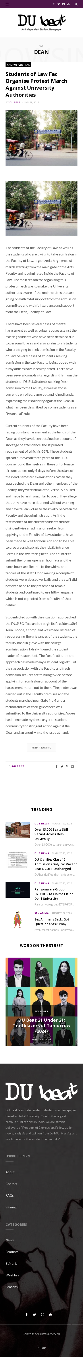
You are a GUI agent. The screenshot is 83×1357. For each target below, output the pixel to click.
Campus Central (18, 64)
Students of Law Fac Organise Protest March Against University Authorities (37, 84)
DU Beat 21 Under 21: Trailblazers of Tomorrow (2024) (41, 1025)
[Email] (72, 766)
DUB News (42, 823)
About (10, 1172)
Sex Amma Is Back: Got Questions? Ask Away (52, 921)
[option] (41, 1002)
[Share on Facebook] (56, 766)
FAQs (10, 1195)
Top (42, 1348)
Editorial (12, 1263)
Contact (11, 1184)
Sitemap (11, 1207)
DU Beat (15, 102)
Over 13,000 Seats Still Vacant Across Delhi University (51, 834)
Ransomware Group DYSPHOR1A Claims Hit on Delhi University (54, 894)
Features (41, 1011)
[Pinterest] (67, 766)
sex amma (42, 913)
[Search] (76, 4)
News (10, 1240)
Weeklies (12, 1275)
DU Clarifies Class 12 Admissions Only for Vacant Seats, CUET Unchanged (56, 864)
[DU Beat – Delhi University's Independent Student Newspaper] (41, 22)
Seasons (12, 1287)
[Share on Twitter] (61, 766)
